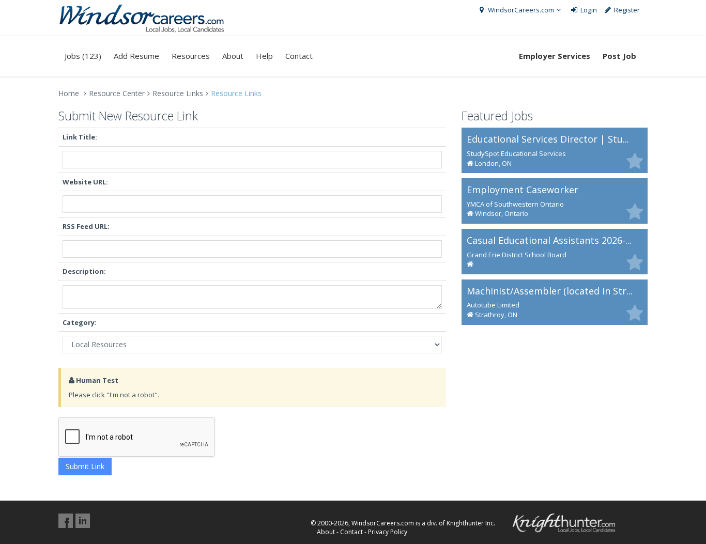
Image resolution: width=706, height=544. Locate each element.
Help (264, 56)
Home (68, 93)
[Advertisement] (555, 402)
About (232, 56)
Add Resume (136, 56)
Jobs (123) (83, 56)
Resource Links (177, 93)
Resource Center (117, 93)
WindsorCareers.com (520, 9)
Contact (299, 56)
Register (626, 9)
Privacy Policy (387, 531)
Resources (191, 56)
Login (588, 9)
